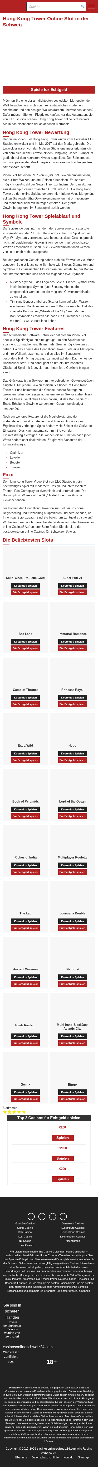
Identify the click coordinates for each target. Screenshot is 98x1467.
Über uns (21, 1457)
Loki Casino (25, 1236)
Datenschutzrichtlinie (45, 1457)
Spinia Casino (25, 1227)
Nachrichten (73, 1240)
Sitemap (83, 1457)
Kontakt (68, 1457)
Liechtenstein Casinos (73, 1236)
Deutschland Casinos (73, 1232)
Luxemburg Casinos (73, 1227)
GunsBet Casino (24, 1223)
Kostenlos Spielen (25, 585)
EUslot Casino (25, 1245)
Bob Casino (25, 1232)
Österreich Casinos (73, 1223)
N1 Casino (25, 1240)
